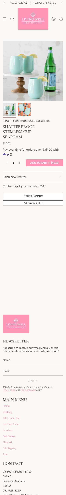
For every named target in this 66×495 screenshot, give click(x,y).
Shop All (7, 442)
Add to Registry (33, 195)
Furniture (8, 430)
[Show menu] (4, 19)
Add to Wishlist (33, 203)
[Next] (61, 3)
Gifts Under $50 (11, 418)
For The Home (10, 424)
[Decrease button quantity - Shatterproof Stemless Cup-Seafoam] (7, 162)
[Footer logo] (16, 324)
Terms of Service (28, 389)
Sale (5, 454)
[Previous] (4, 3)
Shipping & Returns (14, 176)
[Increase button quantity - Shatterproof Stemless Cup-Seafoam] (19, 162)
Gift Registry (9, 448)
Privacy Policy (9, 389)
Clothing (7, 412)
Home (6, 120)
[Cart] (61, 19)
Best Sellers (9, 436)
